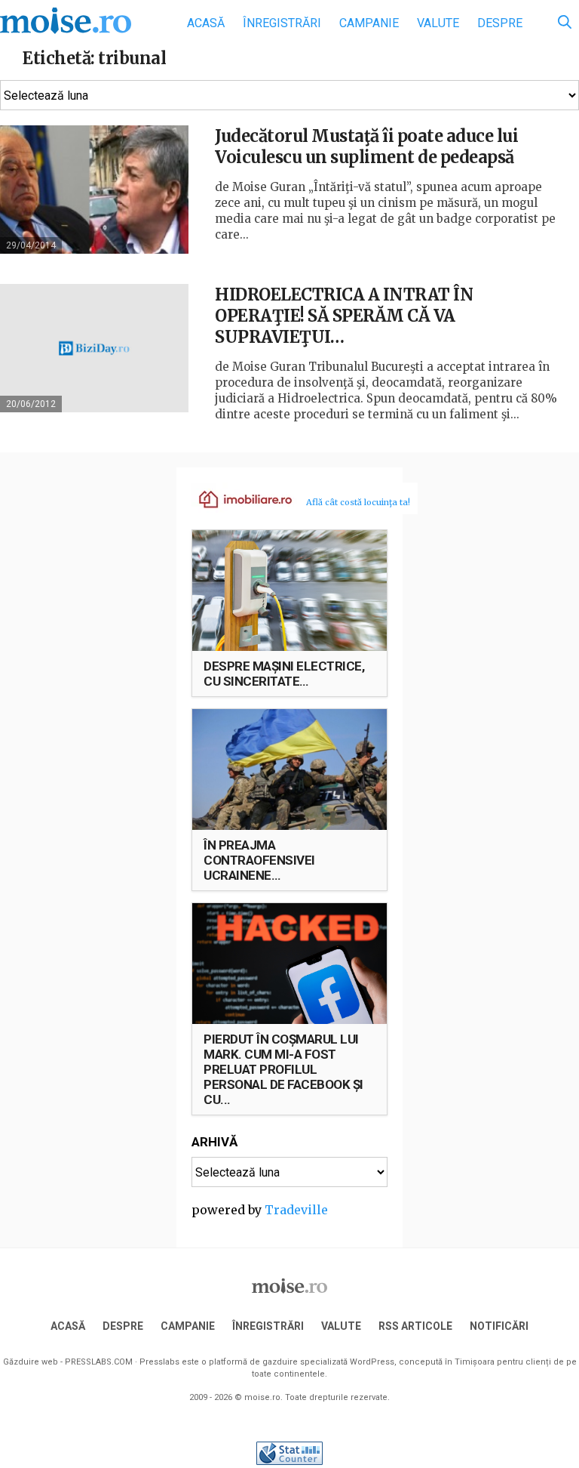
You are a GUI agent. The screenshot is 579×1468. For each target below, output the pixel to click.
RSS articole (415, 1326)
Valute (438, 23)
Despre (499, 23)
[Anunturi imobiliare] (236, 498)
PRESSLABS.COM (99, 1362)
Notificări (499, 1326)
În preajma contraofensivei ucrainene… (259, 860)
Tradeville (296, 1209)
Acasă (206, 23)
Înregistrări (282, 23)
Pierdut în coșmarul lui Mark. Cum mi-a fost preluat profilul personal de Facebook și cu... (283, 1069)
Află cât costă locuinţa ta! (358, 502)
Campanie (369, 23)
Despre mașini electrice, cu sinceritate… (284, 673)
